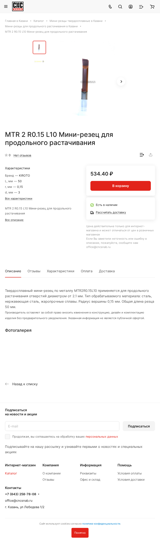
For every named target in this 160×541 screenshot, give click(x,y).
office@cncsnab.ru (18, 501)
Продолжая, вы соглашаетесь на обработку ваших (65, 436)
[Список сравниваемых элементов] (141, 6)
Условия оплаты (130, 473)
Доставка (107, 271)
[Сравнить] (142, 154)
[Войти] (130, 6)
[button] (121, 81)
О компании (51, 473)
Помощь (125, 465)
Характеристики (60, 271)
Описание (13, 271)
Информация (90, 465)
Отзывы (34, 271)
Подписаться (139, 426)
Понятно (80, 532)
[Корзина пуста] (152, 6)
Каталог (11, 473)
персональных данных (102, 436)
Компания (50, 465)
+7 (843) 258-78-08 (20, 494)
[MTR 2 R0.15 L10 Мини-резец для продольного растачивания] (88, 82)
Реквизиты (88, 473)
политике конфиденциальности (101, 523)
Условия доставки (131, 480)
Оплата (86, 271)
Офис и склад (90, 480)
